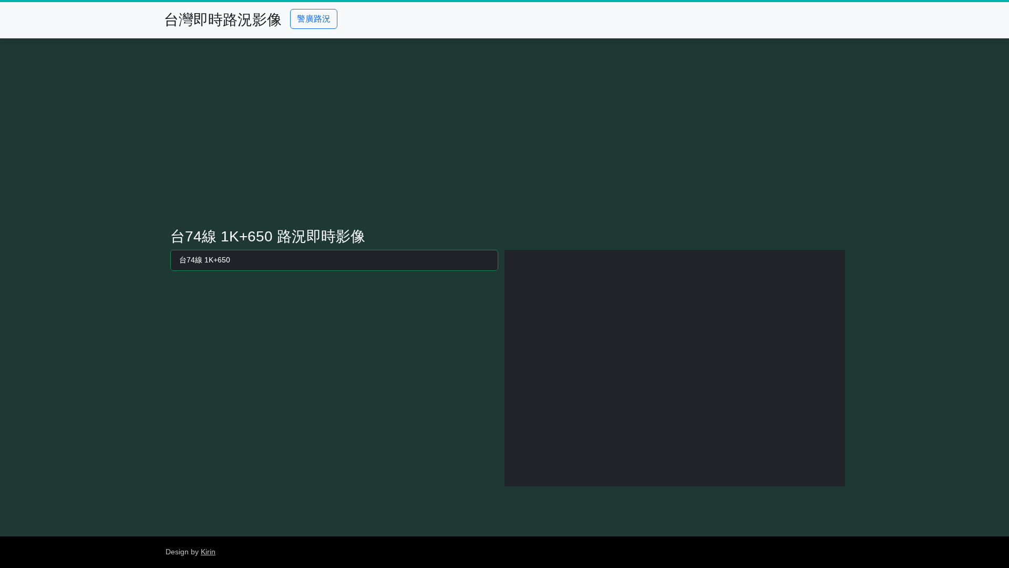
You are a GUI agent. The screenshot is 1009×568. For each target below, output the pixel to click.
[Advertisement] (504, 133)
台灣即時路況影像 (223, 20)
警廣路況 (314, 18)
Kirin (208, 551)
